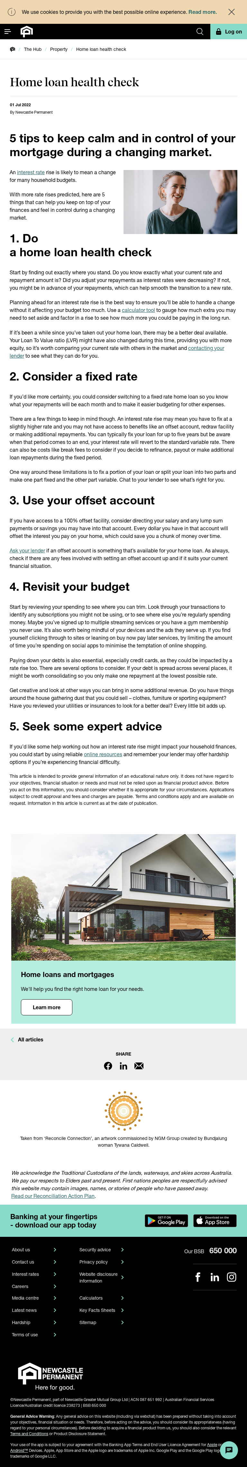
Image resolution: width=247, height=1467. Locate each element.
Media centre (25, 1298)
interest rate (31, 172)
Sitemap (87, 1322)
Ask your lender (27, 550)
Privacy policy (93, 1262)
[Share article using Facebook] (108, 1065)
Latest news (24, 1310)
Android (19, 1450)
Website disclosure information (98, 1277)
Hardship (21, 1322)
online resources (103, 754)
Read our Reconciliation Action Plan (53, 1196)
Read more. (202, 12)
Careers (20, 1286)
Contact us (23, 1262)
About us (21, 1249)
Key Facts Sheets (97, 1310)
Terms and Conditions (29, 1433)
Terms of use (25, 1334)
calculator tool (138, 310)
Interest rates (25, 1274)
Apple (212, 1444)
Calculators (91, 1298)
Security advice (95, 1249)
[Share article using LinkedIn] (123, 1065)
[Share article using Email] (138, 1065)
